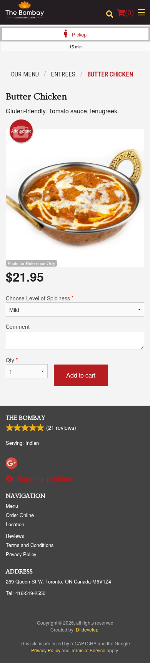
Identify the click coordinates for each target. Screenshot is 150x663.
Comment (18, 326)
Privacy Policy (21, 554)
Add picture (21, 131)
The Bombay (25, 417)
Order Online (20, 515)
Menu (12, 505)
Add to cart (80, 375)
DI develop (87, 629)
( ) (129, 12)
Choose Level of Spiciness (39, 298)
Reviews (15, 535)
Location (15, 524)
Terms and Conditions (29, 545)
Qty (12, 360)
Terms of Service (88, 650)
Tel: (25, 593)
